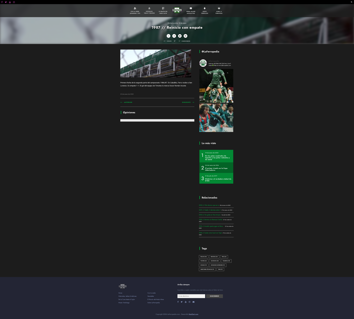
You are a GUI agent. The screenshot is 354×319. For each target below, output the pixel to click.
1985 (220, 269)
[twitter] (14, 2)
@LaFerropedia (210, 51)
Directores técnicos (207, 269)
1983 (224, 256)
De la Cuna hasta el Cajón (126, 299)
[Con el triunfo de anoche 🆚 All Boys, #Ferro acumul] (216, 86)
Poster (204, 261)
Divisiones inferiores (218, 265)
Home (120, 293)
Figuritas (226, 261)
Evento (169, 41)
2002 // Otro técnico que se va (209, 205)
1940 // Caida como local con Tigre (210, 233)
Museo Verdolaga (123, 303)
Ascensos (215, 261)
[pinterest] (10, 2)
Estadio (204, 265)
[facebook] (2, 2)
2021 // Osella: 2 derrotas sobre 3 (210, 210)
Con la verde (152, 293)
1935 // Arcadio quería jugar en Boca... (211, 226)
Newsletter (151, 296)
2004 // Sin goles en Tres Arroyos (209, 215)
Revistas (214, 256)
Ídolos (204, 256)
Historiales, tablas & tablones (127, 296)
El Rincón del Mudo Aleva (156, 299)
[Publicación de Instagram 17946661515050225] (216, 120)
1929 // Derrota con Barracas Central (210, 220)
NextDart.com (193, 314)
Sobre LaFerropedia (154, 303)
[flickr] (6, 2)
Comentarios (186, 41)
